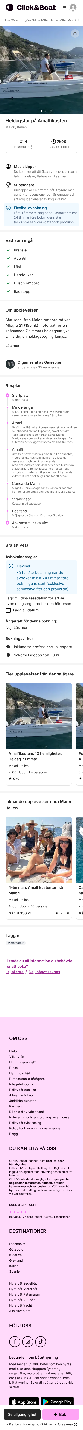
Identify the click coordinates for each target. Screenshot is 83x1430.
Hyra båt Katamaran (24, 1294)
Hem (7, 20)
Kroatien (15, 1255)
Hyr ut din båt (19, 1073)
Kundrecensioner (23, 1205)
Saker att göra (21, 20)
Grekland (16, 1260)
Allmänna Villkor (21, 1095)
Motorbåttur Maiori (63, 20)
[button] (41, 111)
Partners (15, 1106)
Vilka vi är (16, 1057)
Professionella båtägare (27, 1079)
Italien (13, 1266)
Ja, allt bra (15, 972)
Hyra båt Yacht (20, 1305)
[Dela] (75, 33)
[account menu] (73, 7)
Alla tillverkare (19, 1311)
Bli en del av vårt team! (26, 1112)
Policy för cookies (22, 1090)
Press (13, 1068)
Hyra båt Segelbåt (23, 1283)
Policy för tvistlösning (25, 1123)
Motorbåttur (41, 20)
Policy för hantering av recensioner (35, 1128)
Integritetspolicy (21, 1084)
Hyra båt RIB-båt (22, 1300)
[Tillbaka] (7, 33)
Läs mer (12, 345)
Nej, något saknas (44, 972)
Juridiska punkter (22, 1101)
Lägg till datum (26, 610)
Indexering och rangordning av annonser (40, 1117)
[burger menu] (64, 7)
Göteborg (16, 1249)
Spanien (15, 1271)
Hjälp (13, 1051)
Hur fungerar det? (22, 1062)
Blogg (13, 1134)
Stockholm (17, 1244)
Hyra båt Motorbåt (23, 1289)
